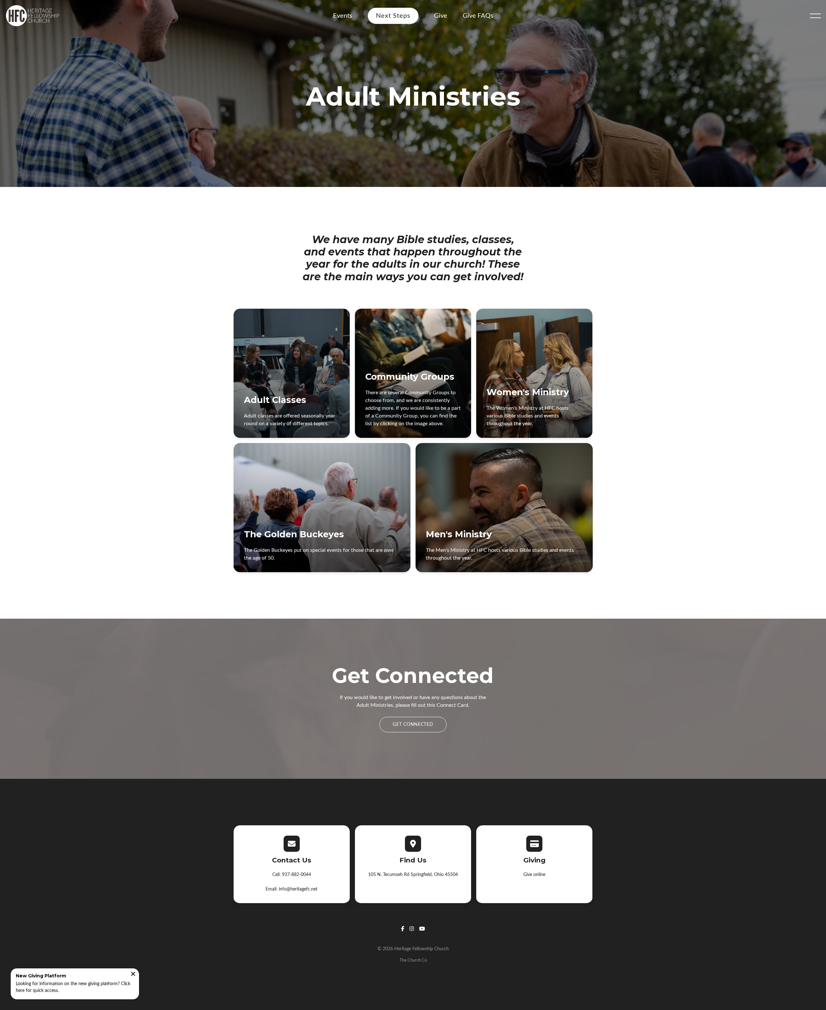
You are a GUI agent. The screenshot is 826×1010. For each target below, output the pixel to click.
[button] (815, 15)
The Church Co (413, 960)
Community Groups (409, 376)
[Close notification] (133, 966)
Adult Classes (275, 400)
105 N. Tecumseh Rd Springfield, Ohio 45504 (413, 874)
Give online (534, 874)
